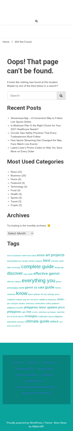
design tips (59, 267)
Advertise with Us (24, 368)
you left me (16, 326)
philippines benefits (15, 308)
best (46, 260)
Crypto (14, 205)
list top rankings (47, 294)
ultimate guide (37, 321)
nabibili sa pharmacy (48, 299)
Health (14, 194)
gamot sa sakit (34, 287)
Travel (14, 201)
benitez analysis (35, 261)
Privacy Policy (46, 368)
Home (14, 179)
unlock (54, 321)
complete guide (37, 266)
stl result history (17, 316)
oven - (61, 299)
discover (15, 273)
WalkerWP (37, 426)
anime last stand (29, 255)
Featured (16, 182)
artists (40, 255)
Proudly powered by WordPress (25, 422)
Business (16, 175)
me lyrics (34, 299)
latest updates (34, 294)
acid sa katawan (14, 255)
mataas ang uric (23, 299)
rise (28, 311)
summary (20, 322)
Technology (17, 186)
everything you (38, 280)
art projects (55, 255)
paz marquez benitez (16, 303)
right (24, 312)
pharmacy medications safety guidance (43, 303)
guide (49, 287)
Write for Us (50, 362)
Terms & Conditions (26, 374)
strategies (31, 316)
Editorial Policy (34, 380)
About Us (34, 362)
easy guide (28, 274)
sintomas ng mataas (47, 312)
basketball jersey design (17, 261)
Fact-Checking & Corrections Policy (34, 387)
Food (13, 190)
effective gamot (46, 273)
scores (35, 312)
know (21, 293)
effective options (14, 282)
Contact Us (18, 362)
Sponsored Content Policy (36, 393)
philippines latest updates (40, 307)
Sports (14, 197)
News (14, 171)
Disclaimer (47, 374)
